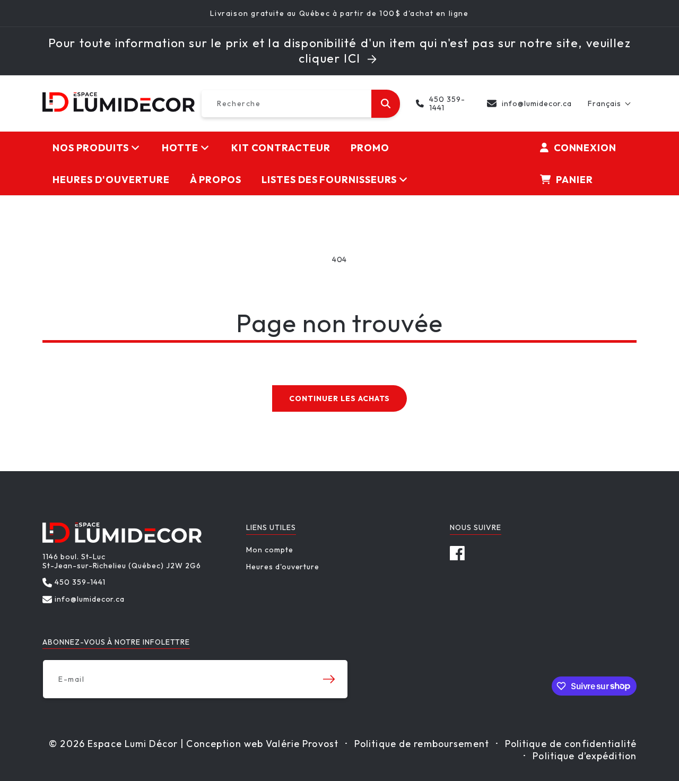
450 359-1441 (447, 104)
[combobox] (300, 103)
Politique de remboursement (421, 743)
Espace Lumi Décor (133, 743)
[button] (609, 103)
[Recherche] (385, 104)
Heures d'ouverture (282, 566)
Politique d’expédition (585, 755)
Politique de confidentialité (571, 743)
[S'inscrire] (328, 679)
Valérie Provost (302, 743)
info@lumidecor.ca (537, 103)
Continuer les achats (339, 398)
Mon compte (269, 549)
